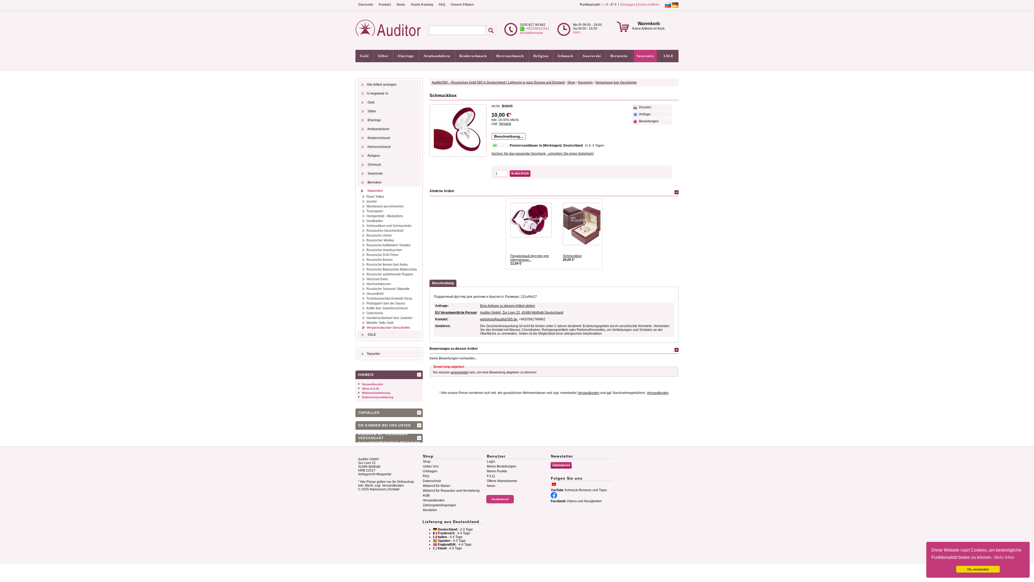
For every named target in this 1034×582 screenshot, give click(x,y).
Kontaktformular (531, 33)
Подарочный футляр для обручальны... (529, 258)
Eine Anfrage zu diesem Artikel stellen (507, 306)
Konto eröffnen (648, 4)
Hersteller (430, 510)
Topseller (373, 354)
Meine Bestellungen (501, 466)
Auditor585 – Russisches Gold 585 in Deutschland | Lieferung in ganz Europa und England (498, 82)
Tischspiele (374, 211)
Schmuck (565, 56)
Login (491, 461)
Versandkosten (372, 384)
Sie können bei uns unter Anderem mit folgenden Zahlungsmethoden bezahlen (389, 427)
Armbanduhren (437, 56)
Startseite (365, 4)
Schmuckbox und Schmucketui (388, 226)
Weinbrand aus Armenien (385, 206)
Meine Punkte (497, 471)
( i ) (603, 4)
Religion (541, 56)
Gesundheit (374, 294)
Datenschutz (432, 481)
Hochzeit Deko (377, 279)
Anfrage (644, 114)
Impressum (378, 489)
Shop (571, 82)
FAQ (442, 4)
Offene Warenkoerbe (502, 481)
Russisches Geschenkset (384, 231)
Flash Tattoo (375, 197)
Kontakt (385, 4)
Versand (505, 124)
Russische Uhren (379, 235)
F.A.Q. (491, 476)
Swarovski (592, 56)
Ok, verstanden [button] (978, 569)
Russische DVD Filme (382, 255)
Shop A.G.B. (370, 388)
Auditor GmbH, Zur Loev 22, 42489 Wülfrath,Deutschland (521, 312)
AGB (426, 495)
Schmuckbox (572, 256)
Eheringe (406, 56)
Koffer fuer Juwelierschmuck (387, 308)
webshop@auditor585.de (498, 319)
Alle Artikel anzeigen (382, 84)
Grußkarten (374, 221)
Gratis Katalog (422, 4)
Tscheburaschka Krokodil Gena (389, 298)
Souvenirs (645, 56)
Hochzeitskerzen (378, 284)
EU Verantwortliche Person (455, 312)
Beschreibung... (508, 136)
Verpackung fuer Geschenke (388, 328)
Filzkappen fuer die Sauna (385, 303)
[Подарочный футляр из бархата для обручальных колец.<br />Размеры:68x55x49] (533, 220)
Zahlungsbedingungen (439, 505)
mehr (577, 32)
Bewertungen (648, 121)
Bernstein (618, 56)
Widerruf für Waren (436, 486)
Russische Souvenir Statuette (388, 289)
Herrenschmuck (510, 56)
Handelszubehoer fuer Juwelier (389, 318)
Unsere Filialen (462, 4)
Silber (383, 56)
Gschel (371, 201)
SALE (668, 56)
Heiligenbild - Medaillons (384, 216)
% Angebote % (377, 93)
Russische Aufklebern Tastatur (388, 245)
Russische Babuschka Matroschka (391, 269)
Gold (364, 56)
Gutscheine (374, 313)
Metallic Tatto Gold (379, 323)
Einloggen (627, 4)
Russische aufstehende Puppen (389, 274)
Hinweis (366, 375)
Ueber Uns (431, 466)
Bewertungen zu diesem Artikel (453, 349)
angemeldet (459, 372)
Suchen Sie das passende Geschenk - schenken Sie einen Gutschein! (542, 153)
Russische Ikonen (379, 260)
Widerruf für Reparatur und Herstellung (451, 491)
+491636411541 (536, 28)
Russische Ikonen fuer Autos (387, 264)
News (401, 4)
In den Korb (520, 173)
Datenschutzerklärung (377, 397)
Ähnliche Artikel (441, 191)
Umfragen (430, 471)
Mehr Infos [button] (1004, 557)
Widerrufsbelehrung (376, 392)
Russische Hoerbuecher (384, 250)
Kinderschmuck (473, 56)
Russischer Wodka (380, 240)
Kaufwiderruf (500, 499)
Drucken (644, 107)
